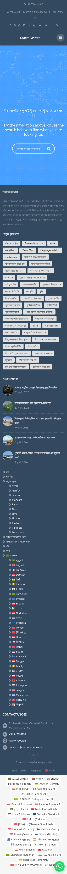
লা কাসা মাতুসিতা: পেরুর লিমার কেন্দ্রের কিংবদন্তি (36, 387)
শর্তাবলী (14, 770)
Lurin (52, 243)
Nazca (15, 509)
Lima (15, 513)
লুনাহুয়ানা (8, 360)
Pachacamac (11, 257)
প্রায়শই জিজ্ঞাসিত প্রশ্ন (16, 537)
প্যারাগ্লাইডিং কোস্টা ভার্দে (15, 325)
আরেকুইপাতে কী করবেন (14, 270)
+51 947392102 (17, 734)
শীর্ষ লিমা (9, 476)
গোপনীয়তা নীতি (35, 770)
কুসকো (15, 486)
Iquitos (16, 523)
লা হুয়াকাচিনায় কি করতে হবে (35, 332)
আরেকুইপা (16, 490)
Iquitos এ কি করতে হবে (34, 243)
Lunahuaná (18, 532)
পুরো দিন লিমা (51, 305)
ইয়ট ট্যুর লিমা (10, 284)
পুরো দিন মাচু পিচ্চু (33, 305)
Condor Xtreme (30, 37)
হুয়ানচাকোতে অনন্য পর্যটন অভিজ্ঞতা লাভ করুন (35, 437)
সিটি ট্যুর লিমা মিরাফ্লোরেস (15, 367)
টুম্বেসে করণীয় (10, 298)
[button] (59, 866)
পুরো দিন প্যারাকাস (12, 305)
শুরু (7, 472)
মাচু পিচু (35, 325)
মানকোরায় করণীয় (51, 325)
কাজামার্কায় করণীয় (29, 284)
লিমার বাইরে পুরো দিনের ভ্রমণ (16, 353)
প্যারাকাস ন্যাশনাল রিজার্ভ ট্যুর (17, 319)
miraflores (10, 250)
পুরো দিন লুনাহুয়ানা (12, 312)
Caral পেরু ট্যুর (11, 243)
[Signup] (35, 25)
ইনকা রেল (9, 277)
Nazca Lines (28, 250)
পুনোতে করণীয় (53, 298)
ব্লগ (8, 550)
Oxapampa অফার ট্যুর (49, 250)
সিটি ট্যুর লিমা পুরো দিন (27, 360)
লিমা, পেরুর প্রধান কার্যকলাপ (45, 339)
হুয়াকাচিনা (16, 495)
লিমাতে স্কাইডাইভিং (13, 346)
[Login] (40, 25)
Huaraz (16, 518)
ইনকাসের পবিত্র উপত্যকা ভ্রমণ (31, 277)
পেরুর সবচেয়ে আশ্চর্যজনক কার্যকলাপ (39, 312)
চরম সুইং (29, 291)
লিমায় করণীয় (32, 346)
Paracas (16, 504)
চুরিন (41, 291)
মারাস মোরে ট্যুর (11, 332)
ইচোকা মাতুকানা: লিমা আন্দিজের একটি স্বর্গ (33, 403)
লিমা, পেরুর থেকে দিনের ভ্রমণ (16, 339)
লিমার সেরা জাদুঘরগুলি (43, 353)
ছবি (7, 546)
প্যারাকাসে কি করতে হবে (44, 319)
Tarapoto (17, 527)
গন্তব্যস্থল (11, 481)
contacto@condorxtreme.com (26, 747)
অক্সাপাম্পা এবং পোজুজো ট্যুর (35, 257)
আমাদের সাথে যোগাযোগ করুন (18, 541)
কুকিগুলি (23, 770)
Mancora (17, 499)
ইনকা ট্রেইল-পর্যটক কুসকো (40, 270)
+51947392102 (35, 3)
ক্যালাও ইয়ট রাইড (12, 291)
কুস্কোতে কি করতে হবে (52, 284)
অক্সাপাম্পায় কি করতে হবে (15, 264)
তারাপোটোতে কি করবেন (32, 298)
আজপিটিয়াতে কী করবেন (40, 264)
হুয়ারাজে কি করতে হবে (41, 367)
